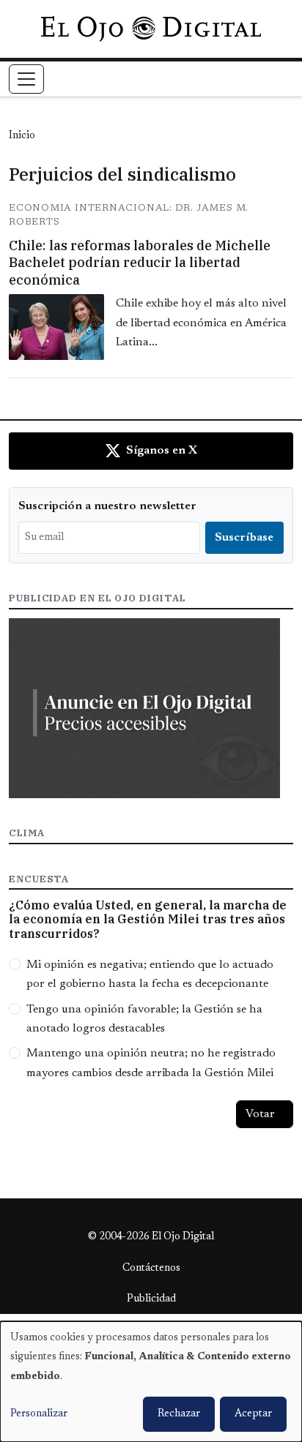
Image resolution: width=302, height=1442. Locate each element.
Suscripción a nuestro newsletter (107, 506)
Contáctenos (151, 1268)
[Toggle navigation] (26, 79)
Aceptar (253, 1414)
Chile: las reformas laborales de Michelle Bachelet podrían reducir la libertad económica (139, 262)
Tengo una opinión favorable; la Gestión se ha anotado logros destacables (144, 1019)
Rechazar (179, 1414)
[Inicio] (150, 28)
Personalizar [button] (38, 1414)
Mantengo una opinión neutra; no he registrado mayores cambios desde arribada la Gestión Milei (151, 1063)
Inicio (22, 136)
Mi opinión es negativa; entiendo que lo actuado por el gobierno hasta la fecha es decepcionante (149, 974)
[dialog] (151, 1381)
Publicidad (151, 1299)
